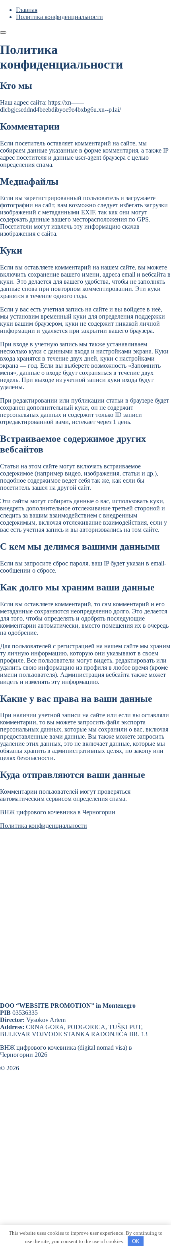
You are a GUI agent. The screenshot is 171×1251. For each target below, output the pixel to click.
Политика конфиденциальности (43, 825)
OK (136, 1241)
